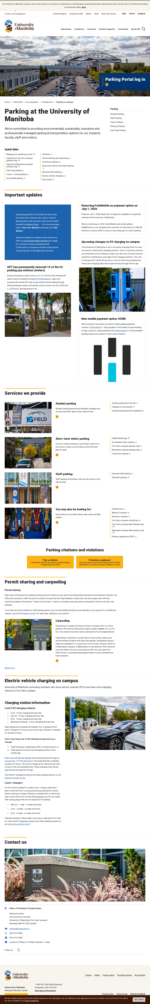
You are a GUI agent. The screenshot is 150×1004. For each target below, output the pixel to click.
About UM (135, 29)
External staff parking (51, 172)
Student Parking (117, 114)
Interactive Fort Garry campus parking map (19, 159)
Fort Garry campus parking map (126, 446)
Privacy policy (108, 994)
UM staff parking (119, 477)
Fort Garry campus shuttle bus (125, 520)
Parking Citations (117, 126)
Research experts (124, 975)
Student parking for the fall (123, 403)
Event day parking (14, 170)
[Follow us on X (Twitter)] (19, 950)
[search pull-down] (143, 29)
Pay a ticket (47, 179)
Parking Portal (29, 613)
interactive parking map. (15, 778)
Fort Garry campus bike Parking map (128, 524)
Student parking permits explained (127, 411)
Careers (88, 975)
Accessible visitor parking (123, 442)
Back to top (10, 668)
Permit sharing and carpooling (55, 158)
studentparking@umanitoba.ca (36, 241)
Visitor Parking (116, 122)
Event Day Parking (118, 130)
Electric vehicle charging (52, 176)
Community (123, 29)
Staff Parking (116, 118)
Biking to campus (119, 512)
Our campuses (32, 102)
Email (96, 14)
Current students (60, 14)
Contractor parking (50, 162)
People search (108, 975)
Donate (141, 14)
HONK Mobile (44, 279)
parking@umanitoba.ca (19, 929)
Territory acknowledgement (15, 14)
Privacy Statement (32, 1001)
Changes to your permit (122, 407)
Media (97, 975)
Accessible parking (14, 178)
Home (7, 102)
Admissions (66, 29)
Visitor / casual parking (16, 174)
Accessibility (140, 975)
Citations (46, 154)
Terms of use (121, 994)
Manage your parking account (19, 154)
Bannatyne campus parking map (126, 450)
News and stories (108, 14)
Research (91, 29)
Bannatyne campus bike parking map (128, 530)
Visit (124, 14)
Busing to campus (120, 516)
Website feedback (137, 994)
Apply (132, 14)
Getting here (47, 102)
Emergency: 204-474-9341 (46, 987)
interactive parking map (18, 824)
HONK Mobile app (119, 438)
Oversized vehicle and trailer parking (58, 166)
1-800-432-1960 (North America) (48, 984)
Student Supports (107, 29)
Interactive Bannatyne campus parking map (19, 165)
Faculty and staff (76, 14)
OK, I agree (139, 999)
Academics (79, 29)
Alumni (88, 14)
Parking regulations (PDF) (123, 536)
